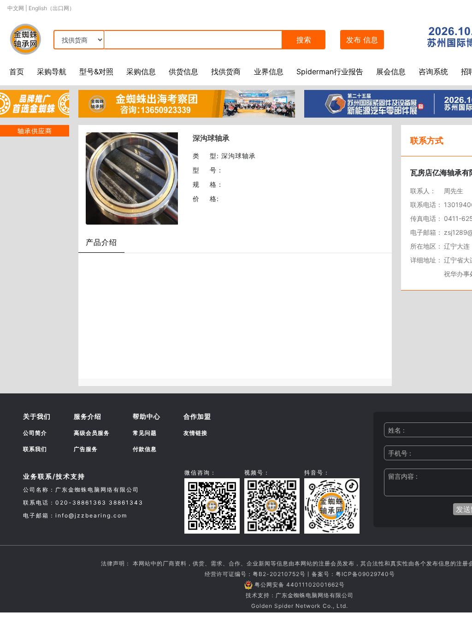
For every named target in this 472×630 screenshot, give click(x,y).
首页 (16, 71)
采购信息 (141, 71)
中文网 (15, 8)
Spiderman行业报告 (329, 71)
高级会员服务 (92, 432)
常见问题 (145, 432)
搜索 (303, 39)
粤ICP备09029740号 (365, 574)
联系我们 (35, 449)
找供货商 (226, 71)
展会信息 (391, 71)
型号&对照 (96, 71)
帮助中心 (146, 416)
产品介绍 (101, 242)
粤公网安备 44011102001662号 (299, 584)
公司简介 (35, 432)
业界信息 (268, 71)
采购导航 (51, 71)
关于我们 (37, 416)
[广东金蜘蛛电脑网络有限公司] (34, 102)
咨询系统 (433, 71)
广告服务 (86, 449)
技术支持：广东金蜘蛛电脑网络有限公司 (300, 595)
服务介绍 (87, 416)
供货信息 (183, 71)
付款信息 (145, 449)
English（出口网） (52, 8)
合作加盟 (197, 416)
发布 (362, 39)
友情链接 (195, 432)
